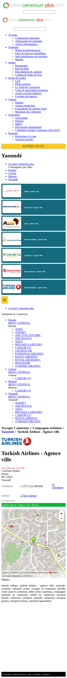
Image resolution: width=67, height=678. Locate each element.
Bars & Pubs (22, 68)
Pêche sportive (23, 84)
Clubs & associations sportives (31, 90)
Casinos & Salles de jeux (28, 74)
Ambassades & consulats (28, 41)
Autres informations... (27, 44)
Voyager (12, 34)
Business (13, 133)
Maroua (12, 176)
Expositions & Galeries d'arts (31, 108)
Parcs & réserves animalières (30, 53)
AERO (19, 329)
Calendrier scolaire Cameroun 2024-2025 (37, 130)
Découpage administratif (28, 127)
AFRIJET (20, 332)
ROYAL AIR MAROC (28, 359)
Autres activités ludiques (28, 93)
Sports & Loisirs (17, 77)
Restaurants (21, 65)
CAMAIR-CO (23, 347)
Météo (18, 124)
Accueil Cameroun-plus (21, 164)
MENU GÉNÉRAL (19, 322)
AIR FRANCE (23, 338)
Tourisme (13, 47)
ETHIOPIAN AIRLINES (29, 353)
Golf (17, 81)
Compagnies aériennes (27, 38)
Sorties (12, 62)
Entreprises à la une (25, 136)
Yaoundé (13, 179)
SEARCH (17, 11)
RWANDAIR (22, 362)
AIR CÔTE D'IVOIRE (28, 335)
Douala (12, 170)
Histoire (19, 121)
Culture (12, 99)
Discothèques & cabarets (28, 71)
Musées (19, 59)
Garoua (12, 173)
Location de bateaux (26, 96)
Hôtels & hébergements (28, 50)
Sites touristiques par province (31, 56)
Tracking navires (24, 139)
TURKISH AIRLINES (28, 366)
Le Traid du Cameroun (27, 87)
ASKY (19, 341)
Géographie (21, 117)
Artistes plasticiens (25, 105)
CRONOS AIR (23, 350)
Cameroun (14, 114)
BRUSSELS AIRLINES (28, 344)
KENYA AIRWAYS (26, 356)
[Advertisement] (33, 638)
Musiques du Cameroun (28, 111)
